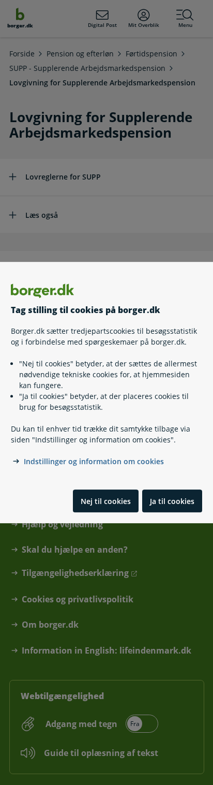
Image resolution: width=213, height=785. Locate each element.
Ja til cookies (172, 501)
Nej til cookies (106, 501)
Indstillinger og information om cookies (94, 462)
